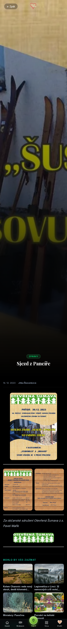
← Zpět (11, 6)
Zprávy (33, 356)
